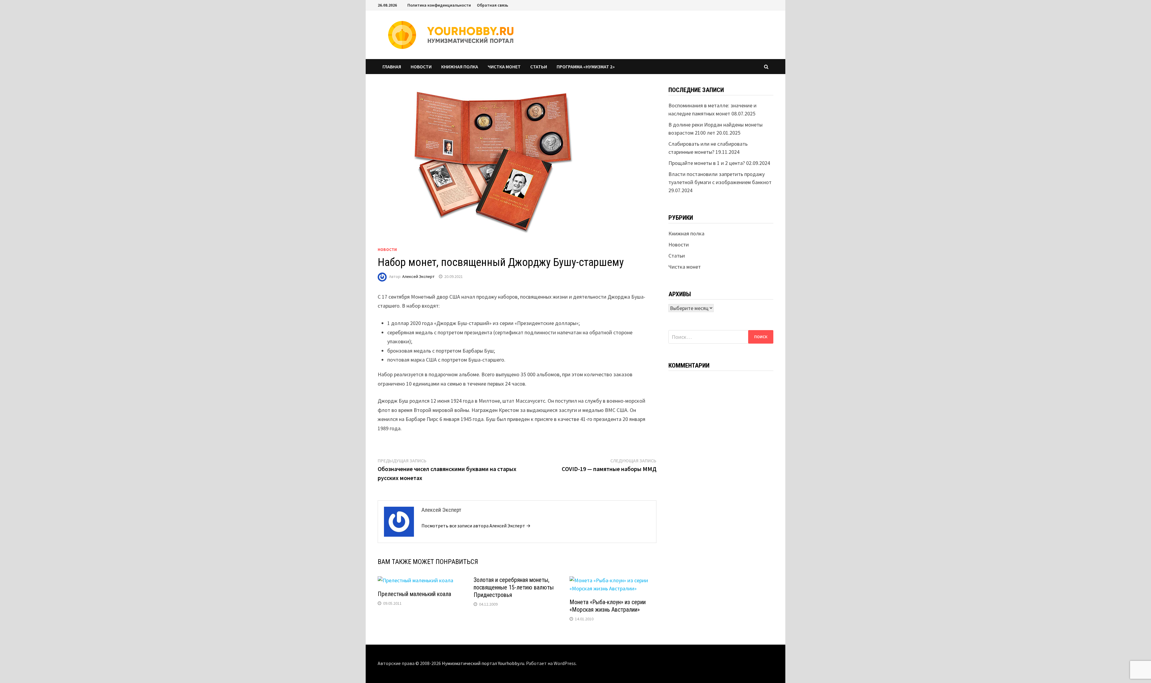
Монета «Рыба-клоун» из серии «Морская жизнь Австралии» (608, 605)
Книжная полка (459, 67)
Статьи (538, 67)
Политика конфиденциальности (439, 5)
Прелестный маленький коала (414, 594)
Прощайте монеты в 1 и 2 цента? (706, 163)
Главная (391, 67)
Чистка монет (504, 67)
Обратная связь (492, 5)
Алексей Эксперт (418, 276)
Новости (421, 67)
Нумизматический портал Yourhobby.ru (483, 663)
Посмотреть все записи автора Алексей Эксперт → (476, 526)
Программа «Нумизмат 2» (586, 67)
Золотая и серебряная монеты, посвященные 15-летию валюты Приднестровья (514, 587)
